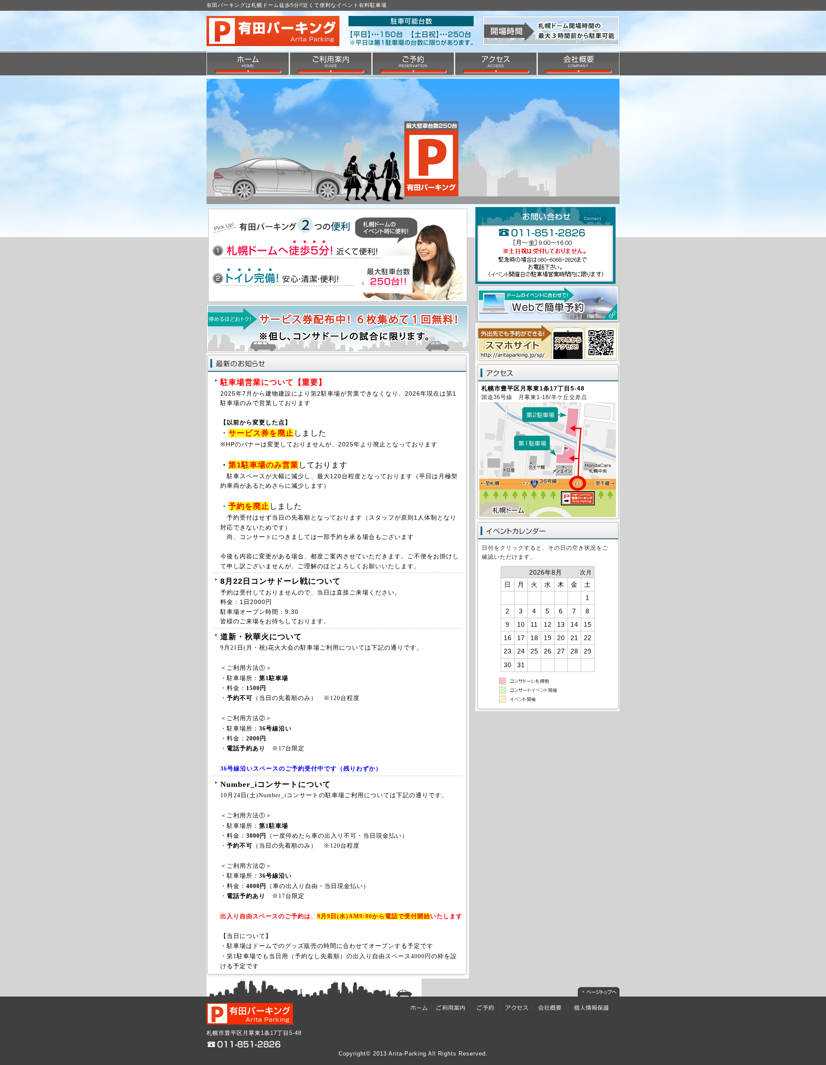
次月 (586, 572)
